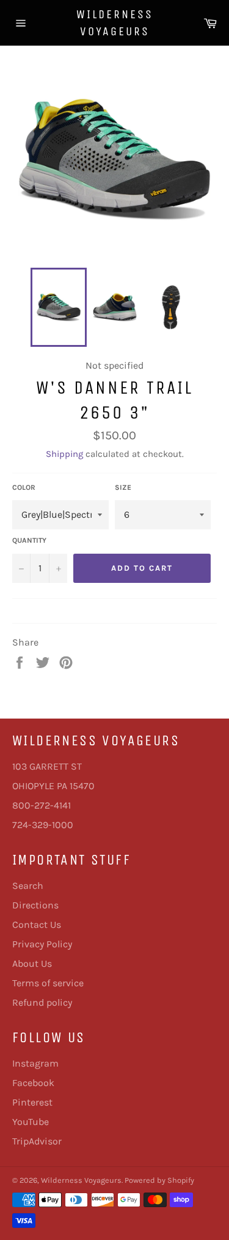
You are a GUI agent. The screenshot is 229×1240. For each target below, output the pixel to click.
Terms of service (48, 983)
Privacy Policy (42, 944)
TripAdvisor (37, 1141)
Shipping (64, 453)
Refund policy (42, 1002)
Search (27, 885)
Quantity (29, 540)
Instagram (35, 1063)
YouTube (30, 1121)
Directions (35, 905)
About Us (32, 963)
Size (123, 487)
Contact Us (36, 924)
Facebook (33, 1082)
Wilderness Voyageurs (114, 22)
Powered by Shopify (159, 1180)
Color (23, 487)
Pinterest (32, 1102)
